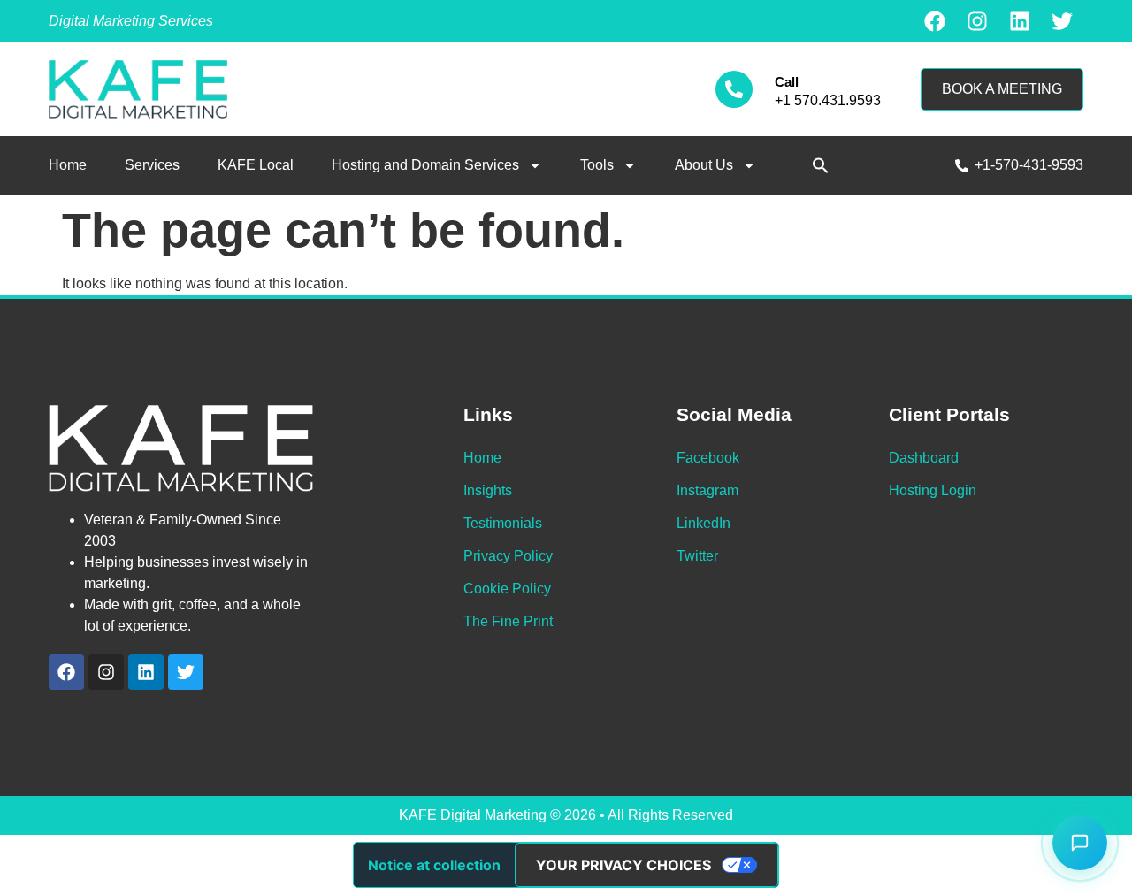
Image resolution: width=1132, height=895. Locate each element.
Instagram (707, 490)
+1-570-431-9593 (1029, 164)
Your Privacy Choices (623, 865)
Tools (597, 164)
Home (68, 164)
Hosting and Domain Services (425, 164)
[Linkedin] (1019, 21)
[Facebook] (935, 21)
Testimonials (502, 523)
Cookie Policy (507, 588)
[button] (820, 165)
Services (152, 164)
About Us (704, 164)
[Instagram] (977, 21)
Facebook (708, 457)
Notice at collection (434, 865)
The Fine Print (508, 621)
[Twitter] (1062, 21)
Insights (487, 490)
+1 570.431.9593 (828, 100)
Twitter (697, 555)
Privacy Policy (508, 555)
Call (787, 81)
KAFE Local (256, 164)
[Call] (734, 89)
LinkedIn (703, 523)
